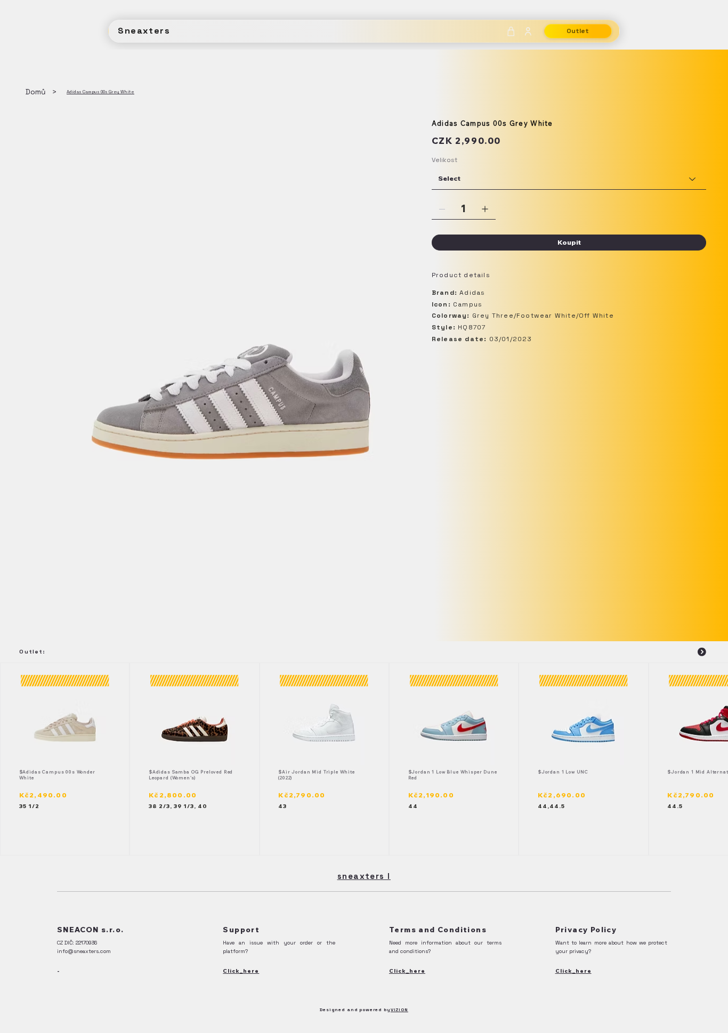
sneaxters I (364, 876)
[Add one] (485, 209)
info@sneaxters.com (84, 951)
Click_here (241, 970)
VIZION (399, 1009)
